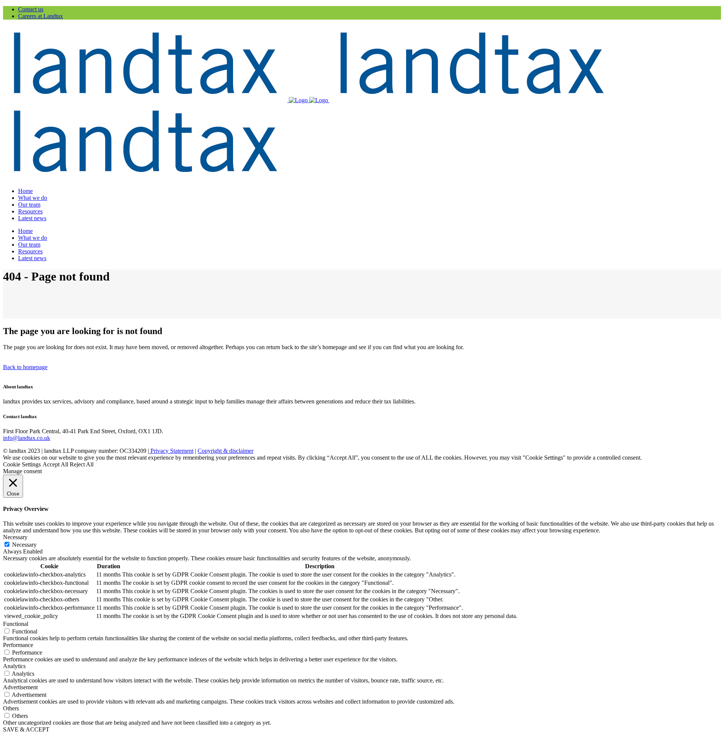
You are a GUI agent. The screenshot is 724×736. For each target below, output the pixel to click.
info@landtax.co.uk (26, 438)
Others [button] (11, 708)
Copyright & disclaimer (225, 451)
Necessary (24, 544)
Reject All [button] (82, 464)
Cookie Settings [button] (22, 464)
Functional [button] (15, 624)
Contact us (30, 9)
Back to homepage (25, 367)
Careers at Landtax (40, 16)
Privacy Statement (171, 451)
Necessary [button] (15, 537)
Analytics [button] (14, 666)
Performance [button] (18, 645)
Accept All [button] (55, 464)
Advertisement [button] (20, 687)
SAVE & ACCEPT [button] (26, 729)
